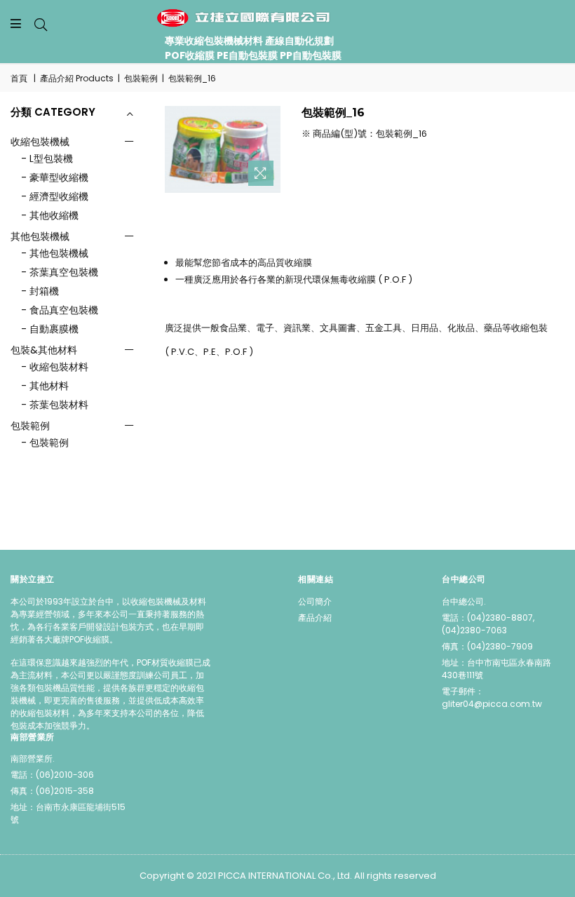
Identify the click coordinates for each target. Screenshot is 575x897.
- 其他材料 (45, 386)
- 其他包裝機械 (54, 253)
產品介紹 (315, 617)
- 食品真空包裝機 (59, 310)
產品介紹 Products (77, 78)
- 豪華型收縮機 (54, 177)
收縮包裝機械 (40, 142)
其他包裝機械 (40, 236)
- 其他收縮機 (50, 215)
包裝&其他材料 (44, 350)
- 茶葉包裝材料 (54, 405)
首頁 (19, 78)
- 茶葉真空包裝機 (59, 272)
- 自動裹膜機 (50, 329)
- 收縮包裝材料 (54, 367)
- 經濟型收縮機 (54, 196)
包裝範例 (141, 78)
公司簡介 (315, 601)
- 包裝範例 (45, 443)
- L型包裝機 (47, 158)
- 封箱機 (40, 291)
